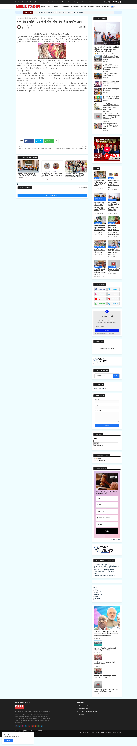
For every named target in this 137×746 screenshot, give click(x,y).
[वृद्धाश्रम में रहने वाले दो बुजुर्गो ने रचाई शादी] (98, 91)
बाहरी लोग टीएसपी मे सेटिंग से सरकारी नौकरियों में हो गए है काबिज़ (105, 649)
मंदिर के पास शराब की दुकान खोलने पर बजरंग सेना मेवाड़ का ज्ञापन (111, 57)
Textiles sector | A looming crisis (104, 575)
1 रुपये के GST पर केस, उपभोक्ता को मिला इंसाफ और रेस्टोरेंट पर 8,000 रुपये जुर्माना (60, 12)
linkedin (84, 2)
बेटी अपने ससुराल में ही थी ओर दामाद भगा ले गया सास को (111, 82)
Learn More (15, 737)
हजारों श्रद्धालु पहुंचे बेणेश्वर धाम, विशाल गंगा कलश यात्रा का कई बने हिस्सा (106, 690)
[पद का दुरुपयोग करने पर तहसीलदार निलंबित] (98, 76)
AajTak (83, 6)
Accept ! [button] (8, 741)
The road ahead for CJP (102, 564)
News (56, 6)
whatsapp (102, 303)
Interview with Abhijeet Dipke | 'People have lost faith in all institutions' (106, 567)
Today (49, 6)
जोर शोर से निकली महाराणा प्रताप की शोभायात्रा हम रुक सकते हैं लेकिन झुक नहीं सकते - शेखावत (111, 106)
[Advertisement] (52, 114)
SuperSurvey (115, 540)
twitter (64, 2)
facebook (58, 2)
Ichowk (98, 6)
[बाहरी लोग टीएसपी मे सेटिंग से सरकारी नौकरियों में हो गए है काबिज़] (98, 643)
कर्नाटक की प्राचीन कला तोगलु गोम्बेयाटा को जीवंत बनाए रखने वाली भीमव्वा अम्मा (110, 126)
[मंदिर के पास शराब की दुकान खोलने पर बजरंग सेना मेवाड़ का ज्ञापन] (98, 58)
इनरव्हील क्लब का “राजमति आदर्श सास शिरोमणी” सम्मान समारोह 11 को (51, 175)
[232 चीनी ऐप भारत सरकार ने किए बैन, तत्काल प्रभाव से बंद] (98, 99)
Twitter (40, 141)
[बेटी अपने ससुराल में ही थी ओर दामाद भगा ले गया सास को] (98, 84)
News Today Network (46, 2)
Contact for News (85, 706)
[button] (119, 6)
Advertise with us (84, 709)
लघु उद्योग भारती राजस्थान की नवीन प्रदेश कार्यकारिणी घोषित (27, 174)
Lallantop (91, 6)
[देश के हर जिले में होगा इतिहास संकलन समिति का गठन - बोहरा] (98, 671)
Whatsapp (50, 141)
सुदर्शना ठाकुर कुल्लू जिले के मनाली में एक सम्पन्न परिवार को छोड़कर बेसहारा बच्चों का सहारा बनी (113, 230)
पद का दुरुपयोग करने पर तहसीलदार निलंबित (110, 74)
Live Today (96, 598)
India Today (75, 6)
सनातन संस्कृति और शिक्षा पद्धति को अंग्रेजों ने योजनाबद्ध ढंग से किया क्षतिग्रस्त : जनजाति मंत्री (106, 49)
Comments (101, 460)
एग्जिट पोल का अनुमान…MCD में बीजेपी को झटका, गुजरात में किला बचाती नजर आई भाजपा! (106, 634)
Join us (81, 714)
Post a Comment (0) (52, 195)
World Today (106, 6)
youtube (70, 2)
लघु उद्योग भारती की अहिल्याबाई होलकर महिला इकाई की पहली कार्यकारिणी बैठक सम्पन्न (74, 175)
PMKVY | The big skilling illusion (104, 570)
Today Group (65, 6)
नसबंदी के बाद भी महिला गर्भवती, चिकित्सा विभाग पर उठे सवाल (100, 271)
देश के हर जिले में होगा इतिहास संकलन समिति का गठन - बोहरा (105, 677)
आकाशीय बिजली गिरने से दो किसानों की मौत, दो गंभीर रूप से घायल (113, 251)
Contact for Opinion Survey (88, 711)
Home (43, 6)
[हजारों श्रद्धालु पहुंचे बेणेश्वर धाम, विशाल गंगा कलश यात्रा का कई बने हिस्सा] (98, 684)
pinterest (91, 2)
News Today (31, 731)
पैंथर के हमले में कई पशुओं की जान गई (113, 270)
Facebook (30, 141)
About (87, 732)
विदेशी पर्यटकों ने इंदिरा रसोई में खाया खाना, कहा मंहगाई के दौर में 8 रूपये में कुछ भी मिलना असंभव (111, 116)
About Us (18, 2)
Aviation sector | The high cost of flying (105, 572)
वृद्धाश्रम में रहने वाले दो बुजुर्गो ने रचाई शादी (111, 90)
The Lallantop (97, 594)
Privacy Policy (34, 2)
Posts (99, 459)
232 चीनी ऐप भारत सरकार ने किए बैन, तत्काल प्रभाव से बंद (111, 97)
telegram (115, 303)
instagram (77, 2)
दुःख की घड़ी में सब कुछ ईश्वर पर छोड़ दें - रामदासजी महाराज (105, 663)
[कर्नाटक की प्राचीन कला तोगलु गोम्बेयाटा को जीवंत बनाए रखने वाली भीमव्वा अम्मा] (98, 126)
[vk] (17, 184)
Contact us (25, 2)
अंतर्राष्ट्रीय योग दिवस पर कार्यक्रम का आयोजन (99, 251)
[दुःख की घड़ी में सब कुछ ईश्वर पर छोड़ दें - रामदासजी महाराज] (98, 657)
